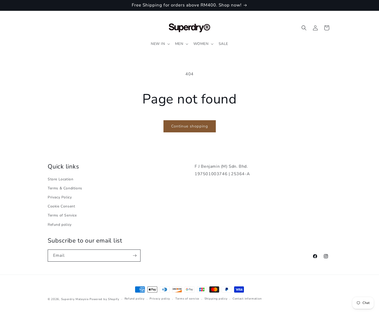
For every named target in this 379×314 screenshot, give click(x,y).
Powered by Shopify (104, 299)
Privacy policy (160, 299)
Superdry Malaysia (75, 299)
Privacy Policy (60, 197)
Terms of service (187, 299)
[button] (160, 43)
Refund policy (60, 224)
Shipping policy (216, 299)
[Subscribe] (134, 255)
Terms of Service (62, 215)
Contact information (247, 299)
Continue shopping (189, 126)
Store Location (60, 179)
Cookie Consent (61, 206)
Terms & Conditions (65, 188)
